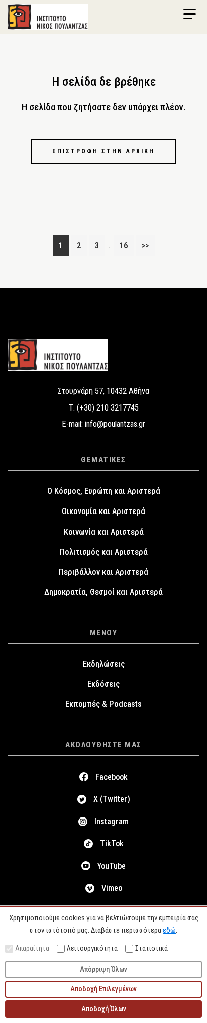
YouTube (111, 866)
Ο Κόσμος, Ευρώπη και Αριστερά (103, 491)
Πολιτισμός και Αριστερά (104, 552)
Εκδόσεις (103, 684)
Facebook (111, 777)
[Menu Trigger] (189, 14)
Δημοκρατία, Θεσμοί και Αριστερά (103, 592)
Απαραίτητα (32, 948)
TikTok (112, 843)
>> (145, 245)
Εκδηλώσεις (104, 664)
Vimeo (111, 888)
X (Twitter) (111, 799)
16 (126, 245)
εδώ (169, 930)
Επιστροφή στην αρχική (103, 151)
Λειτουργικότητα (92, 948)
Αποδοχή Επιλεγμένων (103, 989)
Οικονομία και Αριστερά (103, 511)
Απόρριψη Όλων (103, 969)
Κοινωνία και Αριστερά (104, 532)
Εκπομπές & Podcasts (103, 704)
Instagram (111, 821)
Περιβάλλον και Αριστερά (103, 572)
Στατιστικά (151, 948)
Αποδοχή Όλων (103, 1009)
